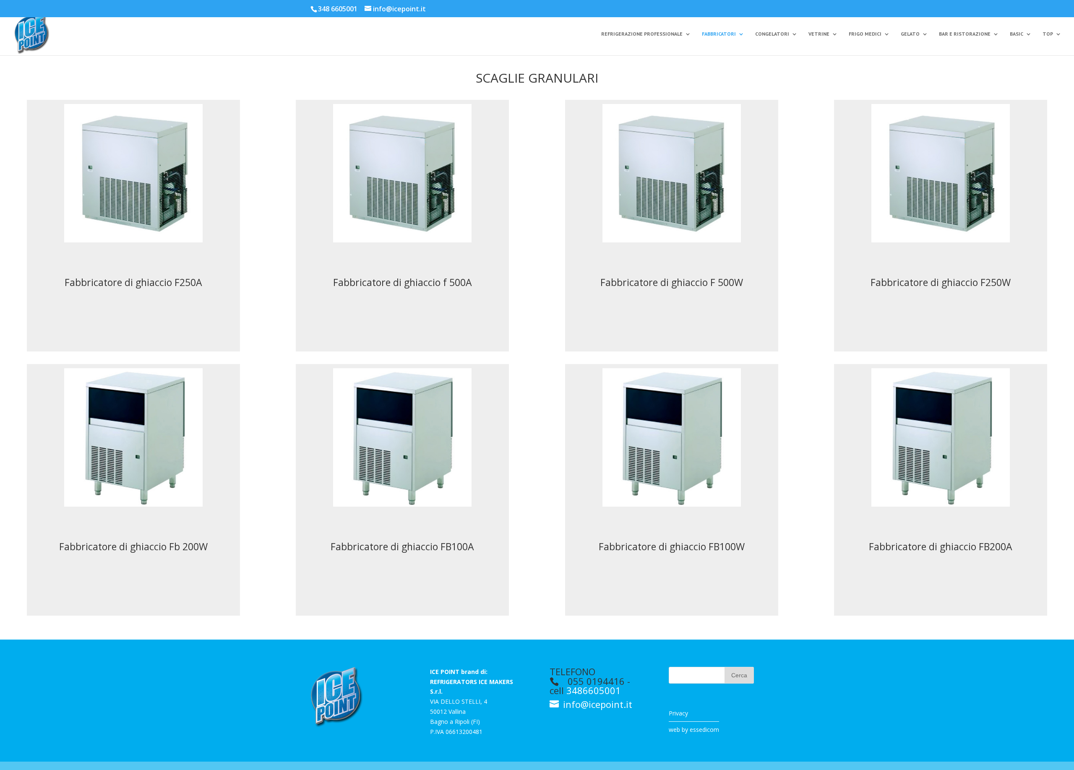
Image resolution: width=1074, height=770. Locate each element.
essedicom (704, 730)
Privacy (678, 713)
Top (1048, 34)
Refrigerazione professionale (642, 34)
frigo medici (865, 34)
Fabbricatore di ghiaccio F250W (941, 282)
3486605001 (593, 690)
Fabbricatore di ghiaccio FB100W (672, 546)
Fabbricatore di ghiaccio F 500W (671, 282)
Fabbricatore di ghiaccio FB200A (940, 546)
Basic (1016, 34)
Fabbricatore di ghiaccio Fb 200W (133, 546)
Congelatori (772, 34)
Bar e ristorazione (965, 34)
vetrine (818, 34)
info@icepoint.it (596, 704)
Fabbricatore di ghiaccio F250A (133, 282)
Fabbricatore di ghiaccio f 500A (402, 282)
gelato (910, 34)
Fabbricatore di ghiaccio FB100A (402, 546)
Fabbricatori (719, 34)
